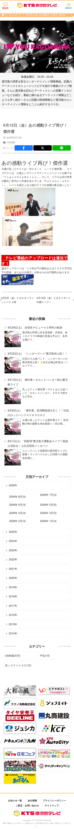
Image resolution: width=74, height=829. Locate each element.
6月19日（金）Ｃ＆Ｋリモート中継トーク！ (53, 300)
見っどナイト (15, 14)
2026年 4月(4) (17, 513)
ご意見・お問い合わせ (27, 805)
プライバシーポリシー (54, 800)
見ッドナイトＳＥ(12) (18, 665)
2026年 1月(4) (48, 521)
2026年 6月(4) (17, 504)
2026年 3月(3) (48, 513)
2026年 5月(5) (48, 504)
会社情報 (32, 800)
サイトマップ (52, 805)
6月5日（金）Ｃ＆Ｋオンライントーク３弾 (17, 300)
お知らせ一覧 (15, 800)
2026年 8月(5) (17, 496)
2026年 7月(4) (48, 495)
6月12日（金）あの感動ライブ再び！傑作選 (45, 14)
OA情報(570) (12, 655)
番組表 (5, 8)
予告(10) (45, 655)
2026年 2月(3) (17, 521)
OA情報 (11, 142)
